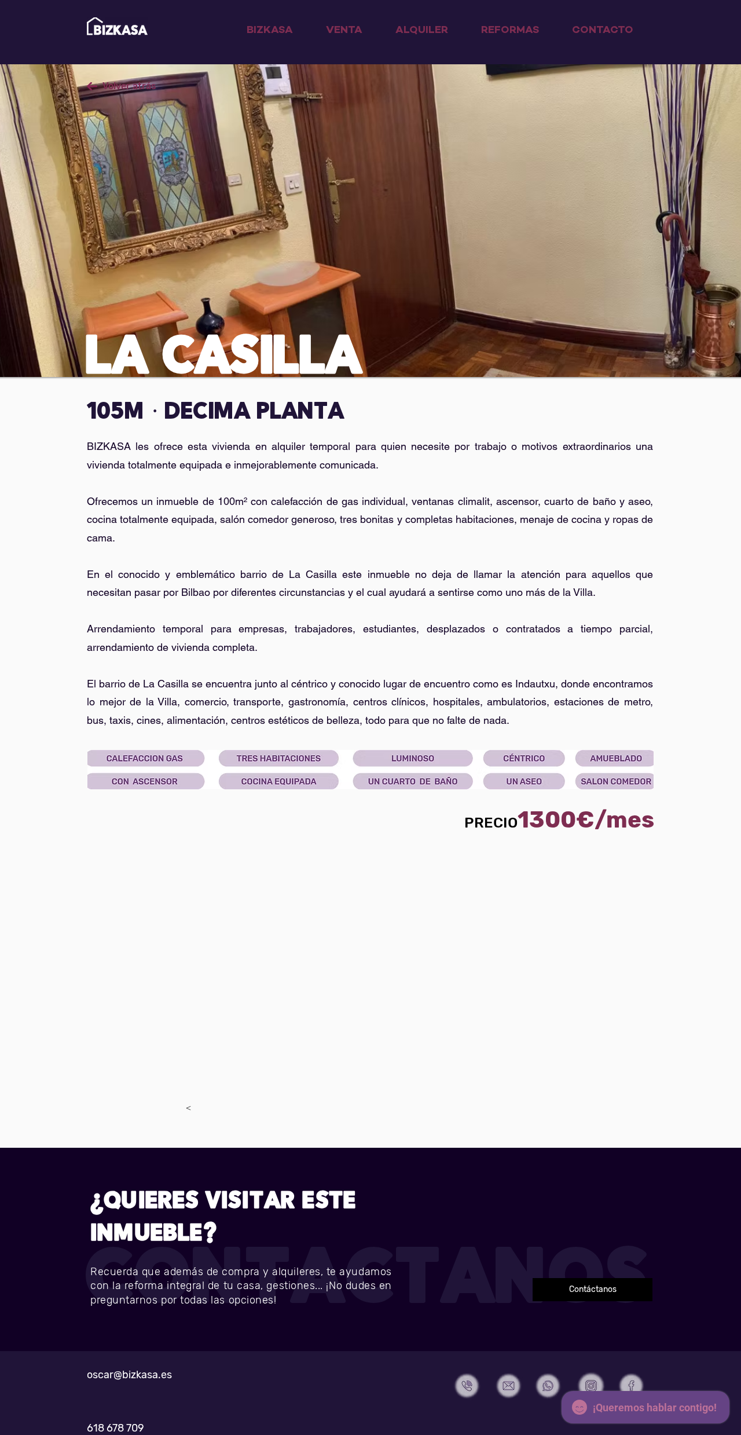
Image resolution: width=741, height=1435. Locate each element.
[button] (592, 1289)
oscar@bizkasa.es (129, 1374)
